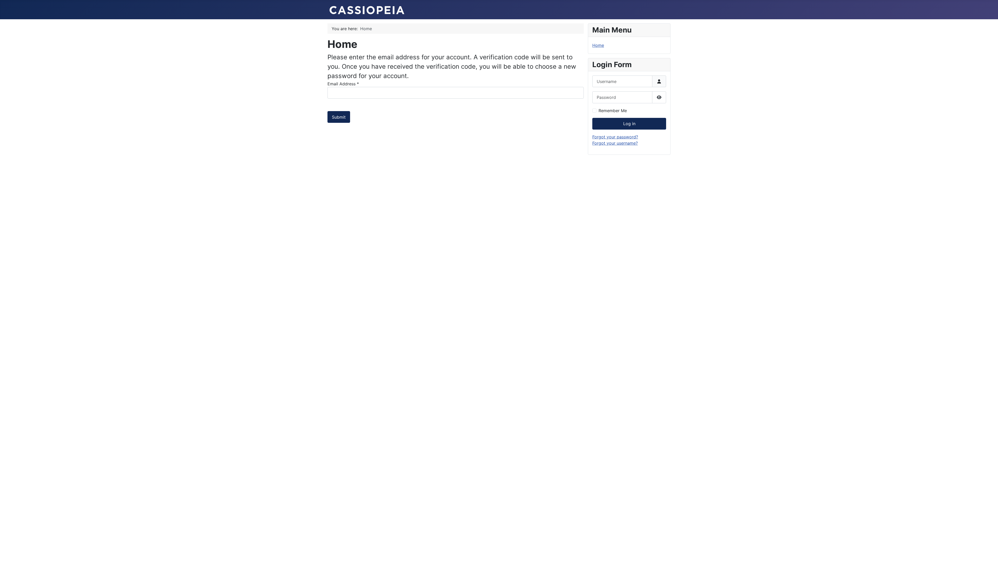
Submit (339, 117)
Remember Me (613, 110)
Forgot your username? (615, 143)
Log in (629, 123)
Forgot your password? (615, 136)
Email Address (343, 83)
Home (598, 45)
